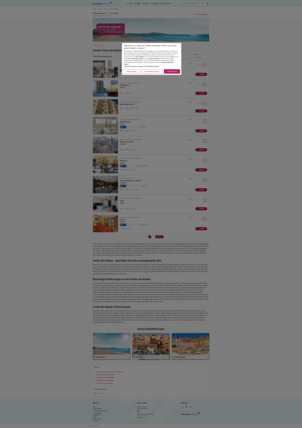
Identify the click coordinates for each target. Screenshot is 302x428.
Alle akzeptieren (172, 71)
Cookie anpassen (131, 71)
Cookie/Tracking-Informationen (151, 66)
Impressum (140, 66)
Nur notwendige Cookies (152, 71)
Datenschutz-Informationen (130, 66)
